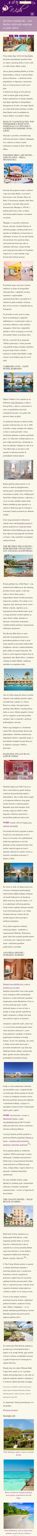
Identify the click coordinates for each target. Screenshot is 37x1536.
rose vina (26, 530)
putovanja (31, 36)
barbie (11, 36)
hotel (16, 36)
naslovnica (10, 34)
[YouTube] (13, 2)
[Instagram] (17, 2)
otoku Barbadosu (17, 402)
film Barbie (29, 56)
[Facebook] (9, 2)
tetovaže (21, 331)
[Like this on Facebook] (11, 1410)
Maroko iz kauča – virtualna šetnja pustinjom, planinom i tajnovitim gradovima (18, 1141)
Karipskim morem (24, 523)
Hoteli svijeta (22, 36)
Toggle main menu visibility (33, 13)
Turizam (15, 34)
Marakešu (30, 139)
